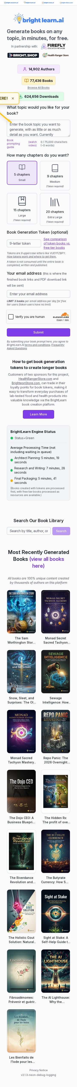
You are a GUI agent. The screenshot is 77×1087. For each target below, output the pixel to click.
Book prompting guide (13, 144)
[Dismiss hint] (12, 98)
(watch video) (32, 143)
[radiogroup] (38, 193)
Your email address (37, 279)
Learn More (38, 414)
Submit (38, 332)
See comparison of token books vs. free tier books (57, 243)
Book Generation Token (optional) (37, 232)
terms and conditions (37, 345)
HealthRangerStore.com (35, 379)
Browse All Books (39, 87)
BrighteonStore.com (26, 383)
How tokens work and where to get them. (31, 256)
